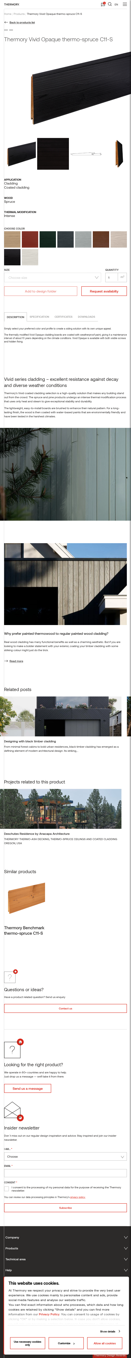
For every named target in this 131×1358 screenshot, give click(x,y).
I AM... (8, 1148)
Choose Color (14, 228)
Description (15, 317)
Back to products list (22, 22)
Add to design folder (40, 291)
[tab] (15, 316)
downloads (86, 316)
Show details (107, 1331)
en (116, 4)
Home (7, 13)
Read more (16, 661)
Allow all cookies (105, 1343)
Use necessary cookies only (27, 1343)
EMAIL (8, 1165)
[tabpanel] (60, 725)
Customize (64, 1343)
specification (39, 316)
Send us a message (28, 1088)
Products (19, 13)
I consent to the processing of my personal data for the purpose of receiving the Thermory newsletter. (66, 1189)
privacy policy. (77, 1197)
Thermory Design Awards (110, 1355)
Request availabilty (104, 291)
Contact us (65, 1008)
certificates (63, 316)
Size (7, 269)
